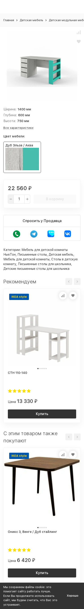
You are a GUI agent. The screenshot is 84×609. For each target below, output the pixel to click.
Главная (8, 20)
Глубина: (10, 115)
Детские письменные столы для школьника (36, 268)
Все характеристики (18, 128)
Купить (42, 414)
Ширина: (9, 109)
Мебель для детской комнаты (26, 259)
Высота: (9, 121)
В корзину (55, 199)
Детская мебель (31, 20)
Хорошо (72, 595)
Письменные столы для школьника (44, 264)
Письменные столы (32, 254)
